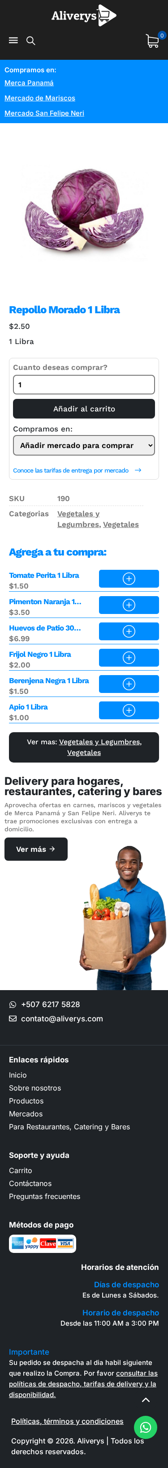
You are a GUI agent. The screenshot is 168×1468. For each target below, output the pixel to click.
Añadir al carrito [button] (129, 579)
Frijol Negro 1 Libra (40, 654)
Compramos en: (43, 429)
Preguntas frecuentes (44, 1196)
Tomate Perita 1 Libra (44, 575)
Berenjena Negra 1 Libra (49, 680)
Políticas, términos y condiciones (67, 1421)
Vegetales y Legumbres (99, 742)
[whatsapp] (145, 1427)
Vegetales (121, 524)
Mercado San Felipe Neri (44, 113)
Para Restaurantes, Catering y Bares (69, 1126)
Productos (26, 1100)
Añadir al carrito (84, 408)
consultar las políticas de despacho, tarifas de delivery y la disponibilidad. (83, 1384)
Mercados (26, 1113)
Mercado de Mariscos (39, 98)
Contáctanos (30, 1183)
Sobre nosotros (35, 1087)
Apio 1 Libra (28, 706)
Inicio (18, 1074)
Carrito (20, 1170)
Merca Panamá (29, 83)
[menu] (13, 41)
